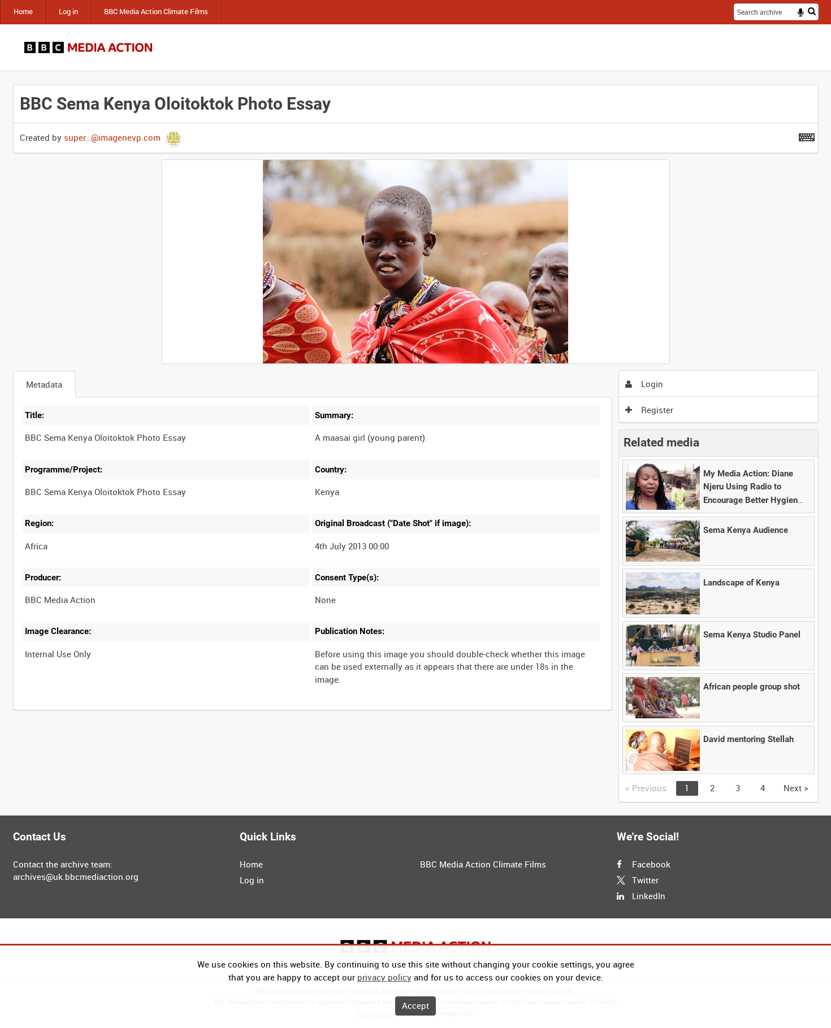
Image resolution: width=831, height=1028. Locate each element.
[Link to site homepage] (88, 47)
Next (796, 787)
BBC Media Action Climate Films (156, 11)
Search (812, 11)
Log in (68, 11)
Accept (415, 1005)
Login (651, 383)
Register (656, 409)
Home (23, 11)
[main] (416, 443)
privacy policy (384, 977)
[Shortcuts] (807, 135)
